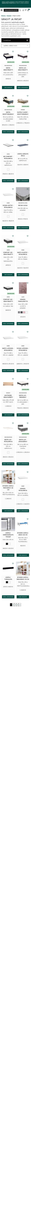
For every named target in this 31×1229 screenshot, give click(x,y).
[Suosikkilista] (25, 10)
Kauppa (9, 15)
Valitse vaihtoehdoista (22, 87)
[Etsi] (20, 10)
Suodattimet (7, 40)
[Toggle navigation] (2, 10)
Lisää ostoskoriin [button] (8, 87)
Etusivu (3, 15)
